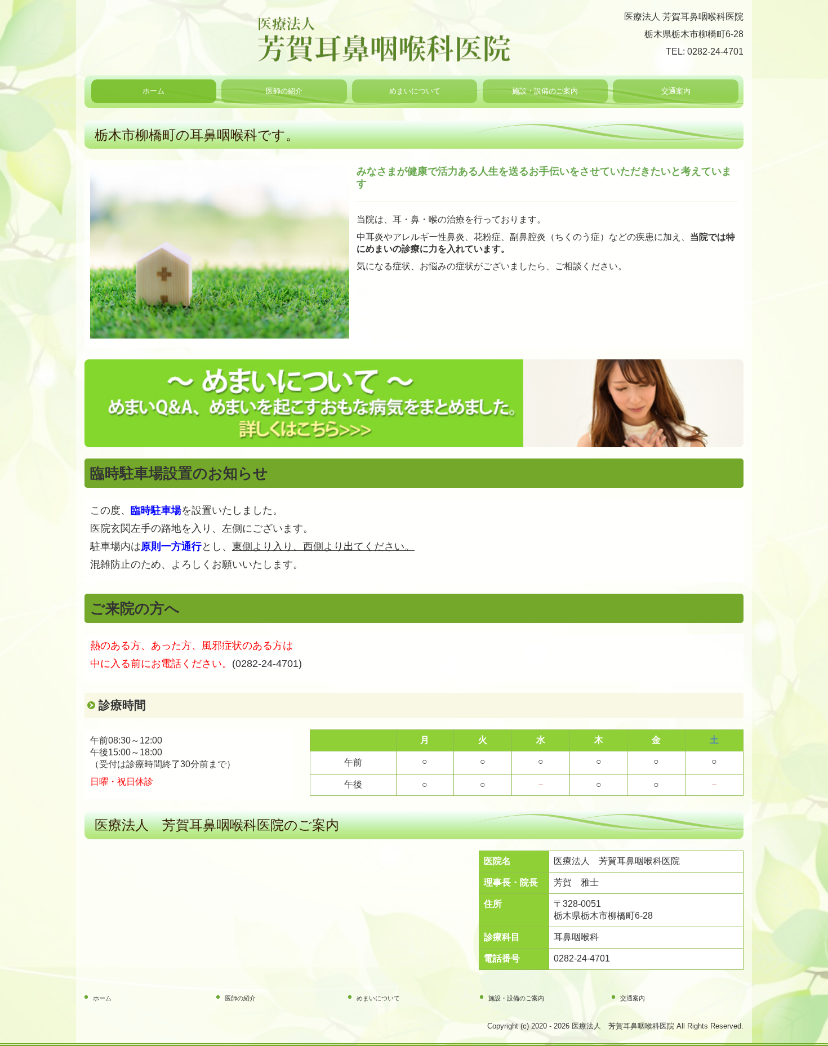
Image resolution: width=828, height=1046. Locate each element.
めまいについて (414, 91)
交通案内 (676, 91)
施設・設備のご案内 (545, 91)
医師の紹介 (284, 91)
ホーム (153, 91)
